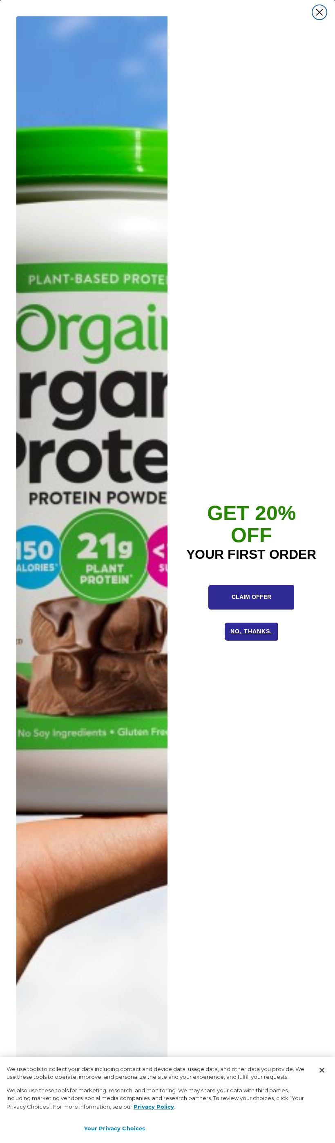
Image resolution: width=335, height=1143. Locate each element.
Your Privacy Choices (114, 1128)
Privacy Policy (154, 1106)
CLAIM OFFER (251, 597)
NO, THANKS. (251, 631)
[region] (167, 1100)
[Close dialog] (319, 12)
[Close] (322, 1070)
